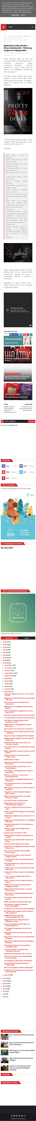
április (6, 686)
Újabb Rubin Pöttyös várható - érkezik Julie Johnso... (18, 890)
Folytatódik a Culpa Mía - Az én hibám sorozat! (17, 359)
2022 (5, 652)
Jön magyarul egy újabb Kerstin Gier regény (17, 929)
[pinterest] (20, 1116)
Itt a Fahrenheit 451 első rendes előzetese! (19, 718)
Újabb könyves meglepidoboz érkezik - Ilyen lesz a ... (18, 725)
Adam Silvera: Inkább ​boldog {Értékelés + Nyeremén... (19, 894)
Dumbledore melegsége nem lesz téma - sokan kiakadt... (19, 971)
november (8, 668)
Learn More (15, 15)
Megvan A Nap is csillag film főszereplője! (19, 736)
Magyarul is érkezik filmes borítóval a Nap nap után (19, 699)
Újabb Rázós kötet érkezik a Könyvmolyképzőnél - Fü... (14, 916)
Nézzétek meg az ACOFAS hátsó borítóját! (19, 715)
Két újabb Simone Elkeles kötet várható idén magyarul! (18, 912)
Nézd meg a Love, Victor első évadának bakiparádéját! (22, 1051)
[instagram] (14, 1116)
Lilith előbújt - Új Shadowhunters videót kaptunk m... (18, 771)
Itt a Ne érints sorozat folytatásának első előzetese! (19, 868)
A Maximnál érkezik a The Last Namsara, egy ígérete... (18, 825)
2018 (4, 663)
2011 (4, 994)
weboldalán (7, 63)
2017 (4, 978)
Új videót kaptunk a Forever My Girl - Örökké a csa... (17, 756)
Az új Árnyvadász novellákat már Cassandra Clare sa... (16, 950)
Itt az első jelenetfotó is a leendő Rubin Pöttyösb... (18, 784)
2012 (4, 991)
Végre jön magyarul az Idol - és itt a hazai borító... (19, 694)
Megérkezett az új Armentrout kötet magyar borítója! (17, 885)
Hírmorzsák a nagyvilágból (15, 36)
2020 (5, 658)
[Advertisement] (18, 569)
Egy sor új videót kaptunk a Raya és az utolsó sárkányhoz (21, 1043)
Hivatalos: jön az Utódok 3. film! (15, 833)
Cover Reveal (8, 355)
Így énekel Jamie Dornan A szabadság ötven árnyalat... (18, 957)
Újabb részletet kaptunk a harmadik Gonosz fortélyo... (17, 797)
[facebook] (12, 1116)
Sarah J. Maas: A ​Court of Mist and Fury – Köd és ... (19, 881)
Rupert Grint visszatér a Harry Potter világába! (21, 1059)
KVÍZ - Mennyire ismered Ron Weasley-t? (21, 1036)
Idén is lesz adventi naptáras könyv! (16, 397)
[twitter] (17, 1116)
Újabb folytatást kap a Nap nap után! (17, 902)
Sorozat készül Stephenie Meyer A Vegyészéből (16, 964)
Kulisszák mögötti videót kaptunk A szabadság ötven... (17, 925)
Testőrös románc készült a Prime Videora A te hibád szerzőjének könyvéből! (20, 1068)
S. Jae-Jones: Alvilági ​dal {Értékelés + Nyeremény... (17, 877)
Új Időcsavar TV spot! (11, 760)
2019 (4, 660)
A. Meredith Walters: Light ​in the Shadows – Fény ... (19, 873)
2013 (4, 989)
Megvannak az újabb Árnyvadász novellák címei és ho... (19, 847)
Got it (23, 15)
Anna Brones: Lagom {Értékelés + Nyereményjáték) (16, 905)
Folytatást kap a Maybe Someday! (16, 844)
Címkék (26, 638)
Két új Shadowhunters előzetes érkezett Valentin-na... (19, 864)
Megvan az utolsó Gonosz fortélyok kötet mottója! (19, 937)
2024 (5, 647)
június (6, 681)
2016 (4, 981)
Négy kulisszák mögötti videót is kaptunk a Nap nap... (19, 739)
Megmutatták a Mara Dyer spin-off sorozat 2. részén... (17, 743)
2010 (4, 997)
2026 (5, 642)
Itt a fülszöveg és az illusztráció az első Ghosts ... (18, 898)
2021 (4, 655)
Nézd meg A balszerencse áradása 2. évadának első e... (17, 946)
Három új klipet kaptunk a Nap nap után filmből (18, 836)
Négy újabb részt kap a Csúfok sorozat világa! (18, 933)
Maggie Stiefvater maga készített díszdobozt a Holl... (16, 920)
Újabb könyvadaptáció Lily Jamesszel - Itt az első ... (19, 816)
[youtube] (22, 1116)
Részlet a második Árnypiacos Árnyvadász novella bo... (19, 812)
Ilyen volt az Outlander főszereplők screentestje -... (17, 851)
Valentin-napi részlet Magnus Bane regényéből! (17, 829)
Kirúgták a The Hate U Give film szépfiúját (19, 909)
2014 (4, 986)
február (7, 692)
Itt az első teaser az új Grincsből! (16, 800)
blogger (31, 421)
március (7, 689)
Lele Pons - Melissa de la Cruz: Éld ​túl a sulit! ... (18, 808)
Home (5, 36)
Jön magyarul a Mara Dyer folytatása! (18, 961)
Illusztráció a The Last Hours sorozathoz (18, 729)
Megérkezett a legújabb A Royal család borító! (18, 707)
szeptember (9, 673)
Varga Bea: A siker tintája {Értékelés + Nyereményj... (17, 793)
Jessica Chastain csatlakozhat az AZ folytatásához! (17, 767)
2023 (5, 650)
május (6, 684)
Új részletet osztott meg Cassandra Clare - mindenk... (19, 732)
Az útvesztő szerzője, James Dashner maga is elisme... (17, 856)
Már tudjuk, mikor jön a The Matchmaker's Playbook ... (19, 788)
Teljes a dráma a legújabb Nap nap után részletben (18, 780)
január (7, 975)
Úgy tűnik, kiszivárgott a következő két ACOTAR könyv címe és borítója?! (17, 378)
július (6, 678)
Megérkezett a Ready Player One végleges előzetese (19, 821)
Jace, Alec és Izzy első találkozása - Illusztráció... (17, 703)
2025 (5, 645)
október (7, 671)
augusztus (8, 676)
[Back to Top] (25, 1116)
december (8, 665)
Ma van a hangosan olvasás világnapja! (18, 967)
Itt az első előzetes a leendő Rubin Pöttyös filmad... (19, 747)
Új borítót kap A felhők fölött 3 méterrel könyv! (18, 840)
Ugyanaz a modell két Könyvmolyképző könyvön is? (18, 763)
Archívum (9, 638)
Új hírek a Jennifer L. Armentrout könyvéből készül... (16, 776)
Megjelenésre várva (10, 55)
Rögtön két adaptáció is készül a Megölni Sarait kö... (19, 942)
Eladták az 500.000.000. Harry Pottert (18, 954)
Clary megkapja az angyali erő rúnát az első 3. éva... (18, 711)
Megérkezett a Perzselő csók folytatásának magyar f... (14, 804)
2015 (4, 984)
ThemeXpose (21, 1119)
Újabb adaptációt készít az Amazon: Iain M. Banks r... (19, 752)
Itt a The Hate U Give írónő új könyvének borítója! (18, 860)
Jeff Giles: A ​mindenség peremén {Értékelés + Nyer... (16, 721)
